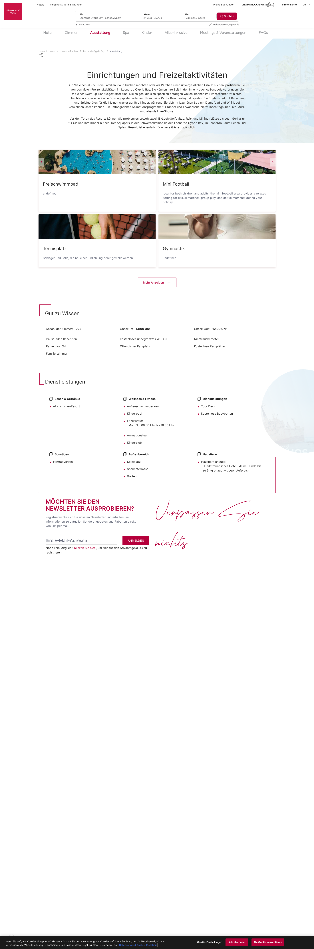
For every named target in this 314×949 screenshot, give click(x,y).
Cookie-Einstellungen (209, 942)
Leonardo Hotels (47, 51)
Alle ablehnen (237, 942)
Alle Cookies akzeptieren (267, 942)
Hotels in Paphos (69, 51)
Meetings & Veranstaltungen (66, 4)
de (304, 4)
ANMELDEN (136, 540)
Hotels (40, 4)
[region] (157, 942)
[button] (97, 162)
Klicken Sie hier (84, 548)
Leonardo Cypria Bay (94, 51)
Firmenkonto (289, 4)
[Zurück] (41, 162)
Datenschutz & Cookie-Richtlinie (138, 945)
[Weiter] (153, 162)
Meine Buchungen (223, 4)
